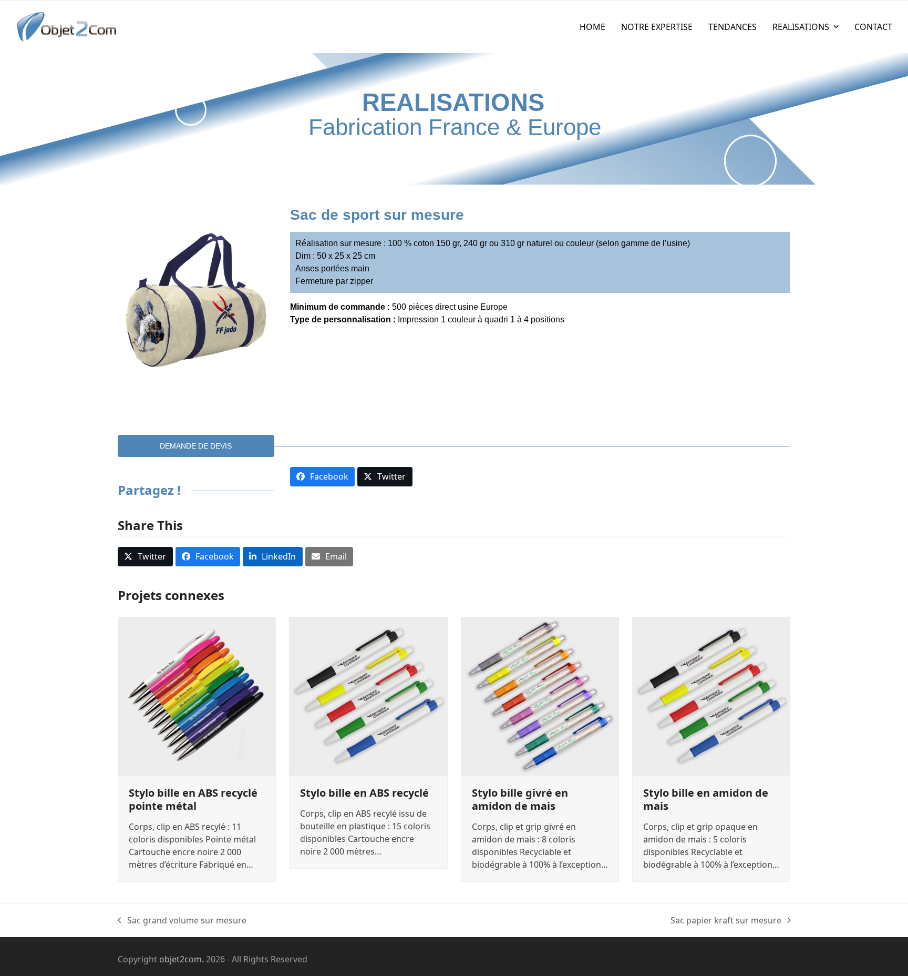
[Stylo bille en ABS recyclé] (368, 694)
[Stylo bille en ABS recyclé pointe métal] (197, 694)
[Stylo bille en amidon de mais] (711, 694)
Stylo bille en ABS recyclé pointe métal (193, 799)
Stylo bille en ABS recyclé (364, 793)
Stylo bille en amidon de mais (705, 799)
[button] (145, 556)
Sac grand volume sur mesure (182, 920)
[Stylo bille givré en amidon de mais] (540, 694)
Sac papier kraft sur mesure (725, 920)
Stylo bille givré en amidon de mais (520, 799)
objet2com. (181, 959)
